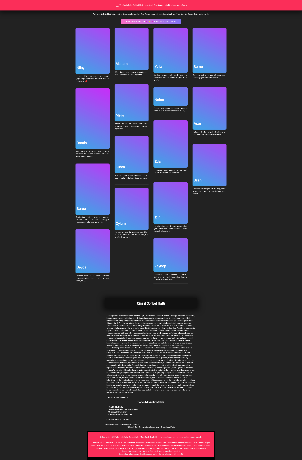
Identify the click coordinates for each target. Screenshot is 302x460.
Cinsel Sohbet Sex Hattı (129, 448)
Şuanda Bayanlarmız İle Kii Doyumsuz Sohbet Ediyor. (151, 21)
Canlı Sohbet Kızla (116, 407)
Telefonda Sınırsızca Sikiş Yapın (121, 414)
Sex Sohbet (184, 448)
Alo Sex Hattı (173, 448)
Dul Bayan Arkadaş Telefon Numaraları (123, 409)
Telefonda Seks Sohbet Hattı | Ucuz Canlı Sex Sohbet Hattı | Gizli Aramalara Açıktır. (153, 5)
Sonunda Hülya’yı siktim (118, 412)
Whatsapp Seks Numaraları (147, 443)
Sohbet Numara (177, 443)
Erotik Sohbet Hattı (122, 419)
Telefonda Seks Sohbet (135, 427)
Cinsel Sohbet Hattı (111, 448)
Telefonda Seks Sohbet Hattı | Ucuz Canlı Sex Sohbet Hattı (139, 437)
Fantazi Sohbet (98, 443)
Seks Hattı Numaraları (113, 443)
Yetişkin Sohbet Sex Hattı (149, 448)
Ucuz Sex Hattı (164, 443)
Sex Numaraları (129, 443)
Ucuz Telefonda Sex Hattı (115, 445)
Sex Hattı (164, 448)
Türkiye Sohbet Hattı (198, 448)
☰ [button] (117, 5)
